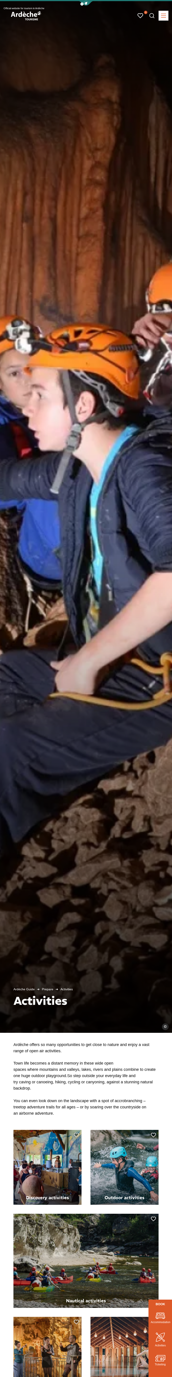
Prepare (47, 989)
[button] (86, 3)
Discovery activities (47, 1197)
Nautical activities (86, 1300)
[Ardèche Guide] (26, 15)
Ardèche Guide (24, 989)
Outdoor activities (124, 1197)
